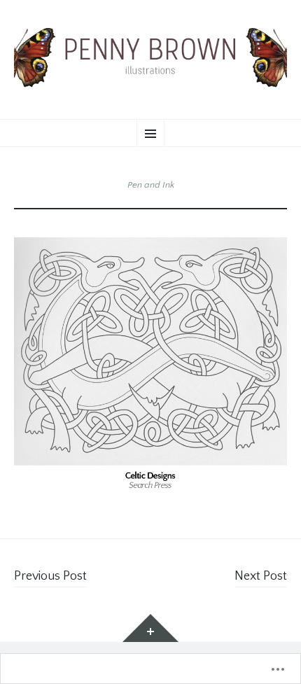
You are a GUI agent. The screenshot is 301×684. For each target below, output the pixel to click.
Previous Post (50, 576)
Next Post (260, 576)
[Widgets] (150, 628)
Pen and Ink (150, 185)
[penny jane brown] (150, 58)
